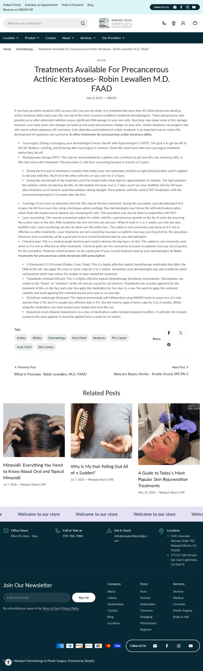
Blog (90, 5)
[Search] (82, 23)
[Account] (183, 23)
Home (7, 49)
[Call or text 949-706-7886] (164, 23)
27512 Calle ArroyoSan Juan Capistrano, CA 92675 (184, 559)
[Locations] (173, 23)
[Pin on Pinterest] (169, 344)
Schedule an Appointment (41, 5)
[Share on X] (181, 333)
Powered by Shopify (81, 660)
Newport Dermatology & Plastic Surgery (40, 660)
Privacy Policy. (70, 608)
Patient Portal (12, 5)
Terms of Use (50, 608)
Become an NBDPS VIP (18, 9)
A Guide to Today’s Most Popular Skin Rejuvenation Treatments (163, 479)
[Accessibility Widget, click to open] (8, 662)
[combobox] (45, 23)
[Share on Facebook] (169, 333)
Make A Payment (72, 5)
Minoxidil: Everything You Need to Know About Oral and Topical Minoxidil (33, 471)
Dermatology (24, 49)
